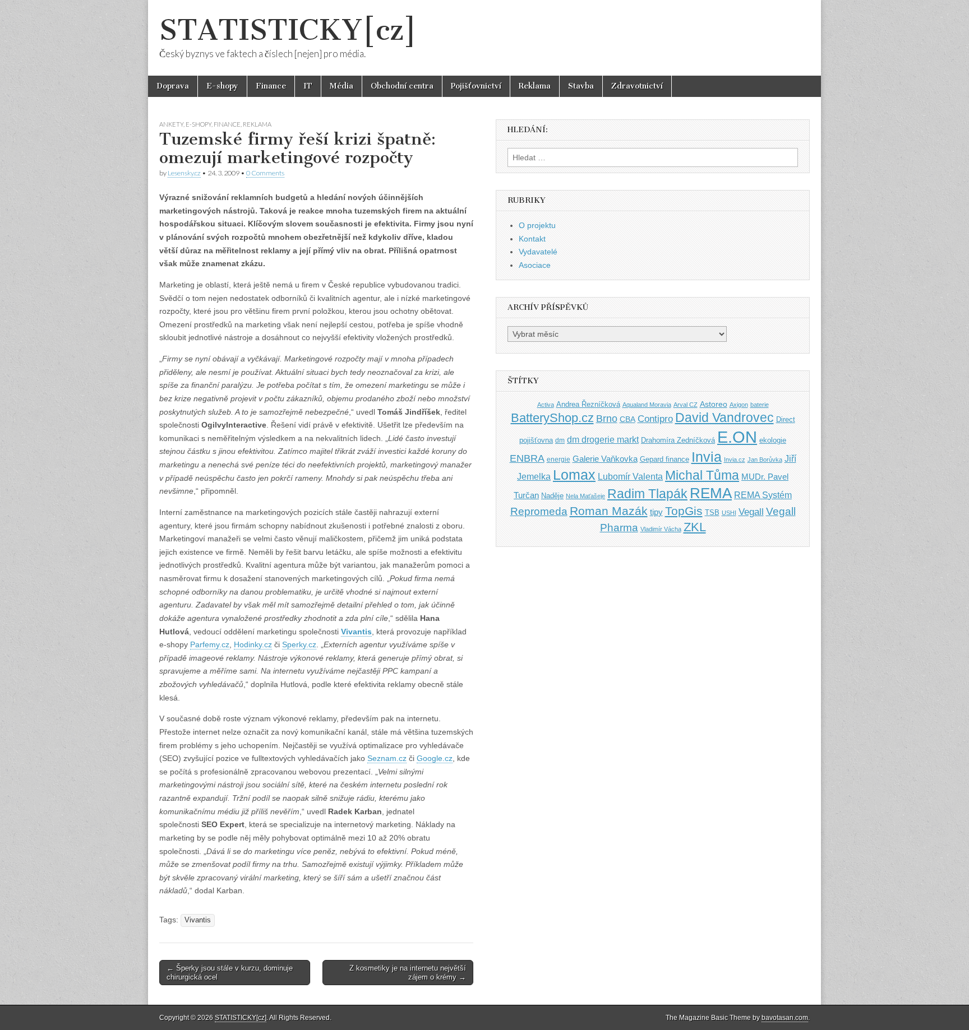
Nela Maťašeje (585, 496)
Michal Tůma (702, 475)
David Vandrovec (724, 418)
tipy (656, 512)
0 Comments (265, 173)
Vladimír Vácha (660, 529)
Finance (271, 86)
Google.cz (435, 758)
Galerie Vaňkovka (605, 458)
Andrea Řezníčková (588, 404)
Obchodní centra (402, 86)
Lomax (574, 474)
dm (560, 440)
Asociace (535, 265)
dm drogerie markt (603, 439)
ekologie (772, 440)
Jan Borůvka (764, 459)
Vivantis (356, 631)
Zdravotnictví (637, 86)
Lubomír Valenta (630, 476)
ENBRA (527, 458)
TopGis (684, 510)
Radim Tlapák (647, 493)
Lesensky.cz (184, 173)
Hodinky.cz (253, 644)
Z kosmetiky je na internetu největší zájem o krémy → (407, 972)
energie (558, 459)
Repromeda (538, 511)
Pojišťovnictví (476, 86)
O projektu (537, 225)
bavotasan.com (785, 1018)
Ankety (171, 124)
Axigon (739, 404)
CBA (627, 419)
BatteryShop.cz (552, 418)
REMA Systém (763, 495)
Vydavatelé (538, 251)
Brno (606, 418)
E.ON (737, 437)
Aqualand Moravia (646, 404)
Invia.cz (734, 459)
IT (307, 86)
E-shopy (222, 86)
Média (341, 86)
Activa (545, 404)
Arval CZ (685, 404)
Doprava (172, 86)
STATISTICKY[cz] (288, 30)
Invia (706, 457)
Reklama (535, 86)
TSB (712, 512)
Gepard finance (664, 459)
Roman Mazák (609, 510)
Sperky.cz (299, 644)
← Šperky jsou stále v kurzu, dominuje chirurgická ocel (230, 972)
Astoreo (713, 404)
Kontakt (532, 238)
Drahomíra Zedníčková (678, 440)
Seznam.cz (387, 758)
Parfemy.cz (209, 644)
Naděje (552, 495)
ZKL (695, 527)
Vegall (751, 512)
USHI (729, 512)
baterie (759, 404)
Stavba (581, 86)
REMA (711, 493)
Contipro (655, 418)
